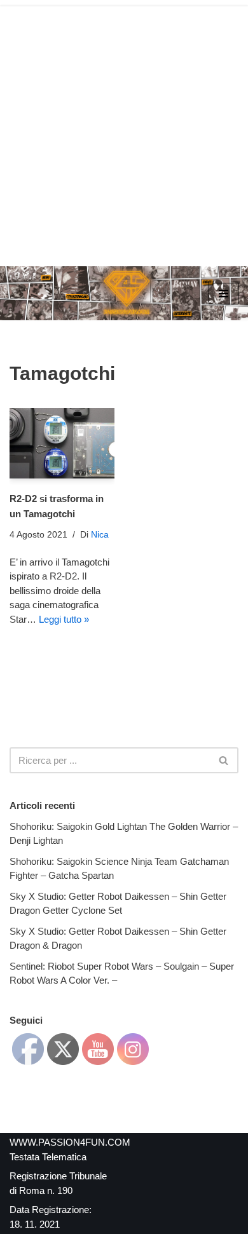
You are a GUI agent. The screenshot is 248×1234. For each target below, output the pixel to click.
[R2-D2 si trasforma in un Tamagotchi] (62, 443)
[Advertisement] (124, 130)
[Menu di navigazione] (223, 293)
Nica (100, 534)
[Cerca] (224, 760)
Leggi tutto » (64, 619)
